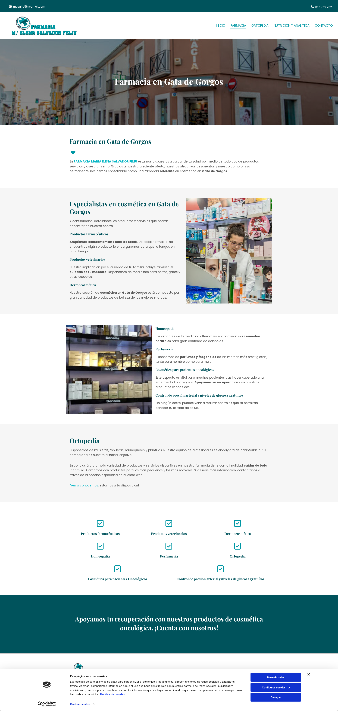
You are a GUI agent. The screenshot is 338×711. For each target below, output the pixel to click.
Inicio (220, 25)
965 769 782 (323, 7)
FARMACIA (238, 25)
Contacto (324, 25)
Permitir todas (275, 677)
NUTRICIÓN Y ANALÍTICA (291, 25)
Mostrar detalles (80, 704)
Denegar (276, 697)
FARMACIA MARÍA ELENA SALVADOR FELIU (105, 161)
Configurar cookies (274, 687)
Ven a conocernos (84, 485)
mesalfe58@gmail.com (29, 7)
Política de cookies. (113, 694)
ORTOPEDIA (259, 25)
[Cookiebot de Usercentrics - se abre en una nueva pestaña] (46, 704)
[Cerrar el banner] (308, 674)
